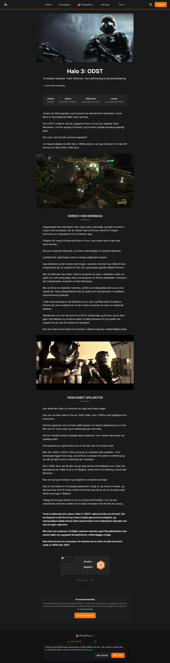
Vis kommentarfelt (85, 615)
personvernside (86, 609)
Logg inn (161, 4)
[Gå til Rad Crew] (5, 4)
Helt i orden (117, 655)
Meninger (105, 4)
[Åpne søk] (151, 5)
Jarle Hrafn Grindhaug (55, 86)
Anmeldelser (64, 4)
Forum (122, 4)
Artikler (48, 4)
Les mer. (89, 650)
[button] (85, 608)
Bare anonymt (102, 655)
